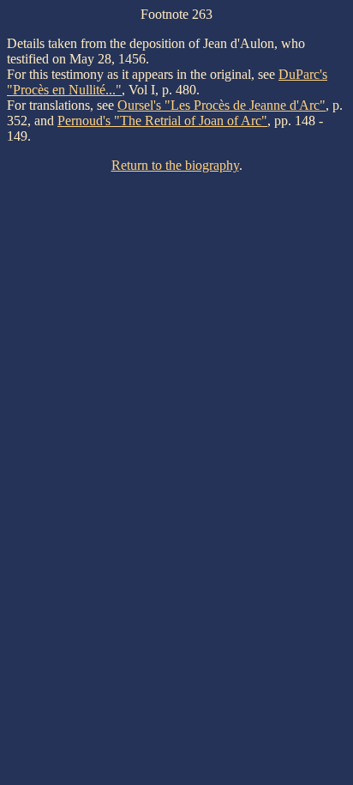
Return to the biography (175, 165)
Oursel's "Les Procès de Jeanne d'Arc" (221, 105)
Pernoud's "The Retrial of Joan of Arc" (162, 120)
